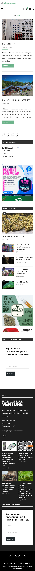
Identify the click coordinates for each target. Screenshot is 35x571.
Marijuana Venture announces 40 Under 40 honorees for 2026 (25, 456)
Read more (7, 66)
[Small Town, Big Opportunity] (17, 85)
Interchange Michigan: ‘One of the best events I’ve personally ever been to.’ (9, 487)
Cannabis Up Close (23, 282)
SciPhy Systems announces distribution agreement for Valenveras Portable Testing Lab (8, 460)
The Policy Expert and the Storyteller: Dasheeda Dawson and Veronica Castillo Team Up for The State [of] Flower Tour (25, 490)
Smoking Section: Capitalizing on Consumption (22, 271)
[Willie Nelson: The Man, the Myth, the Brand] (8, 260)
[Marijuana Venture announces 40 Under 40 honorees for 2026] (25, 446)
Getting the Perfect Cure (13, 236)
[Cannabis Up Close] (8, 285)
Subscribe (10, 373)
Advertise (17, 563)
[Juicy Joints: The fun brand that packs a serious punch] (8, 248)
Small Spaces (8, 44)
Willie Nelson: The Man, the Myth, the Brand (24, 259)
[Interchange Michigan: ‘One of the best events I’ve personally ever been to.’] (9, 476)
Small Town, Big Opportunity (16, 100)
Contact (27, 563)
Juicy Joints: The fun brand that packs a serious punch (23, 247)
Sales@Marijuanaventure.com (12, 431)
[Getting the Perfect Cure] (17, 223)
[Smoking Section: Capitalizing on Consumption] (8, 272)
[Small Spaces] (17, 29)
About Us (8, 563)
